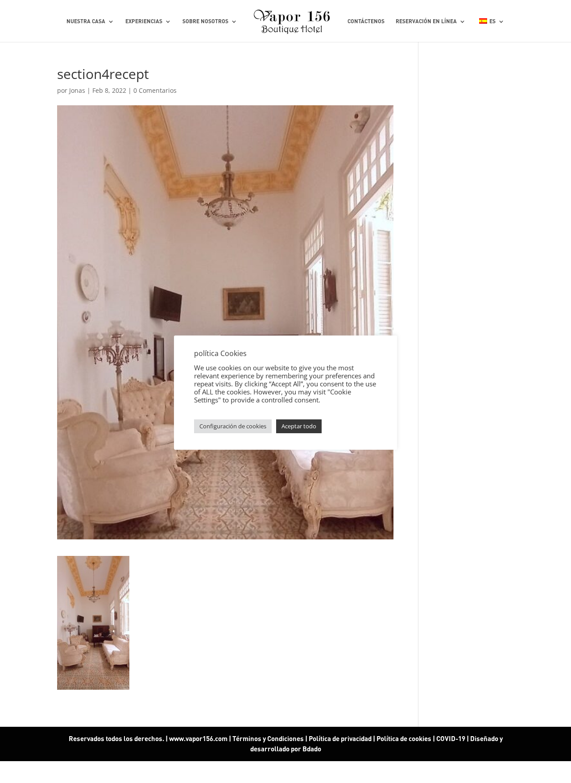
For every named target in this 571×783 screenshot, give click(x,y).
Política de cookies (404, 738)
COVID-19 (451, 738)
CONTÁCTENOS (366, 21)
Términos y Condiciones (268, 738)
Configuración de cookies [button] (232, 426)
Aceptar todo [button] (298, 426)
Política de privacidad (340, 738)
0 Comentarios (155, 90)
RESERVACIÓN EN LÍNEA (426, 21)
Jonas (77, 90)
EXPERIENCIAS (143, 21)
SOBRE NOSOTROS (205, 21)
